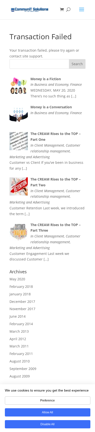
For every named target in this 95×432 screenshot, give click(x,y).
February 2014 (21, 324)
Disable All (47, 424)
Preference (47, 400)
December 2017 (22, 301)
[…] (73, 96)
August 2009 (20, 376)
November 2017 (22, 308)
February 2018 (21, 286)
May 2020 (17, 279)
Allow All (47, 412)
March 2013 (19, 331)
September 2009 (23, 368)
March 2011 (19, 346)
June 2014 (18, 316)
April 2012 (18, 339)
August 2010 (20, 361)
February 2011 (21, 353)
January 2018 (20, 294)
